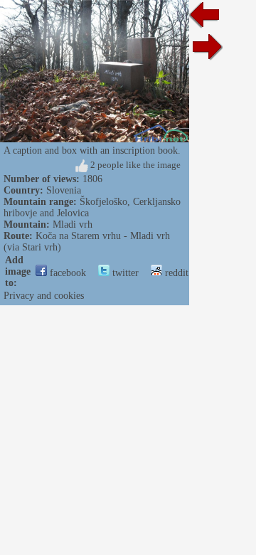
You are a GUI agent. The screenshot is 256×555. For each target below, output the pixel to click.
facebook (66, 273)
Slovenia (63, 190)
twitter (124, 273)
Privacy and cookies (44, 295)
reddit (175, 273)
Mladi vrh (72, 224)
